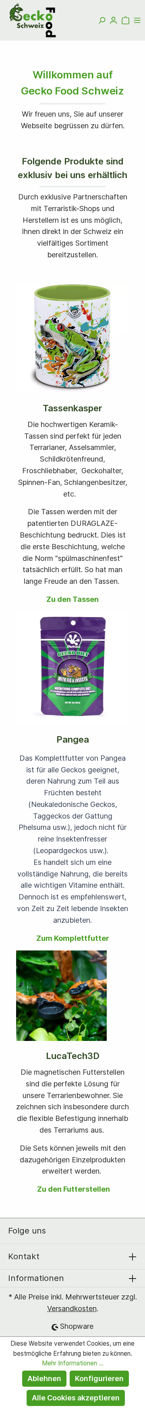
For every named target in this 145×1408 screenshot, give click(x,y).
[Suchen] (102, 20)
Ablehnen (44, 1378)
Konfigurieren (99, 1378)
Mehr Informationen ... (73, 1363)
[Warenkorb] (125, 20)
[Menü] (137, 20)
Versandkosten (72, 1308)
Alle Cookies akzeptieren (76, 1398)
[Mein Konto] (113, 20)
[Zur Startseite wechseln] (34, 20)
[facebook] (58, 1231)
